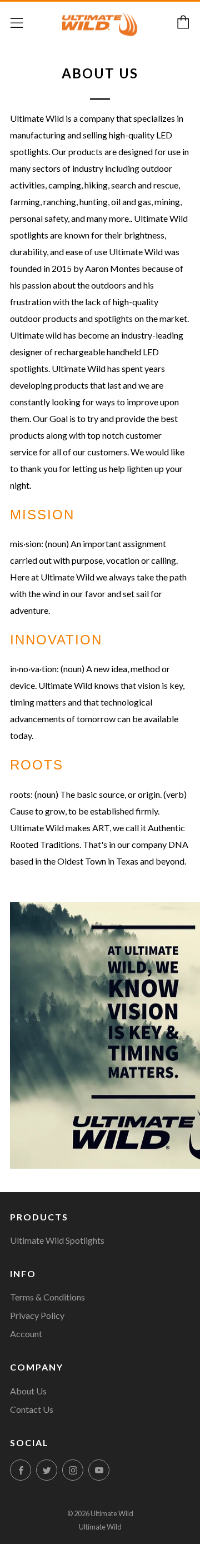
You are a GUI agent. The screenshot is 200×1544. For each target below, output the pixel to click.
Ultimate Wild (100, 1526)
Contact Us (31, 1409)
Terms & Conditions (47, 1297)
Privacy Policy (37, 1315)
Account (26, 1333)
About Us (28, 1391)
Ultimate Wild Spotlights (57, 1240)
